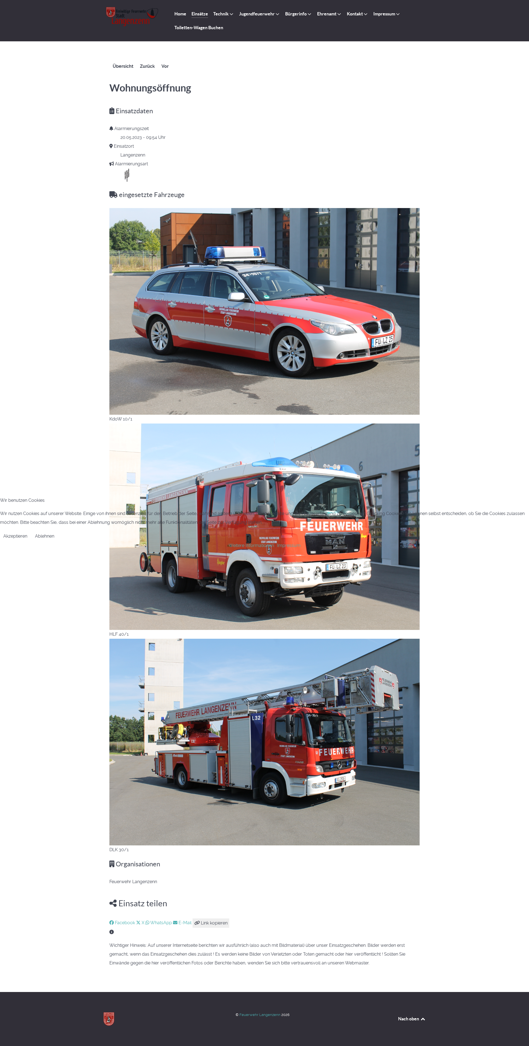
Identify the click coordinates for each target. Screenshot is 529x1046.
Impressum (289, 545)
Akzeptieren (15, 536)
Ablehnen (44, 536)
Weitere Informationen (251, 545)
